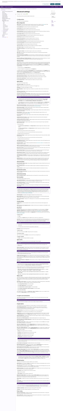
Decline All (57, 4)
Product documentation (9, 6)
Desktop (29, 113)
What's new (3, 12)
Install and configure (4, 15)
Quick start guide (4, 13)
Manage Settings (46, 4)
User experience (4, 19)
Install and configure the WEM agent (27, 192)
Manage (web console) (5, 17)
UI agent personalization (53, 16)
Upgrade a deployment (5, 16)
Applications (39, 211)
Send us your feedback (53, 25)
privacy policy (19, 1)
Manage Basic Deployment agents (6, 18)
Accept (52, 4)
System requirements (4, 14)
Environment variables (40, 142)
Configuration (53, 14)
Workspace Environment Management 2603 (7, 11)
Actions (44, 24)
